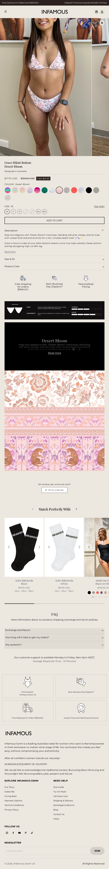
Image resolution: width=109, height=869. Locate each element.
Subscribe (9, 791)
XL (106, 597)
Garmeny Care (60, 796)
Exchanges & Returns (63, 805)
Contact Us (58, 814)
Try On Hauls (59, 791)
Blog (55, 810)
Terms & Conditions (14, 805)
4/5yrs (24, 591)
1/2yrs (17, 591)
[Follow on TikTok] (32, 832)
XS (93, 597)
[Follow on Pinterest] (25, 832)
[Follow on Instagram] (7, 832)
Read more (54, 353)
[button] (9, 547)
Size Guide (58, 787)
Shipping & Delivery (63, 800)
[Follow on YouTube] (19, 832)
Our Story (9, 787)
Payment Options (13, 800)
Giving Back (11, 796)
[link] (23, 283)
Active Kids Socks (24, 580)
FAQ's (56, 819)
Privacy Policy (12, 810)
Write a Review (57, 491)
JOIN (98, 851)
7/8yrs (30, 591)
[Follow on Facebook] (13, 832)
